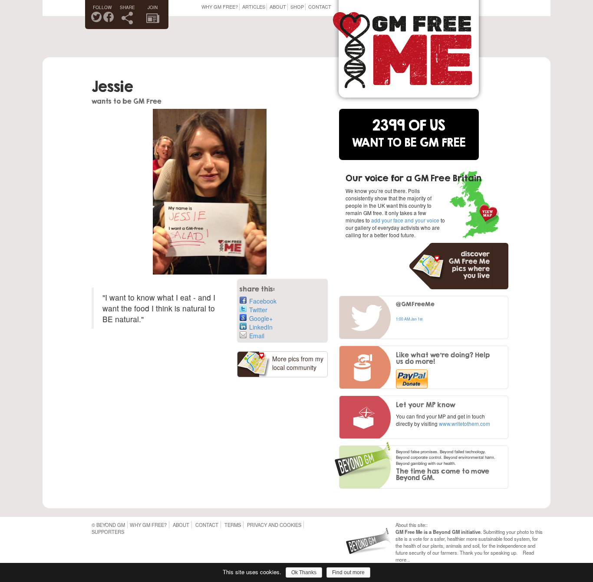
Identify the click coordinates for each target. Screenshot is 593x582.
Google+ (261, 318)
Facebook (263, 301)
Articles (253, 6)
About (278, 6)
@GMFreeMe (415, 303)
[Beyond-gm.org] (363, 463)
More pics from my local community (297, 363)
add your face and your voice (405, 220)
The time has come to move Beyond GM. (442, 474)
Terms (232, 524)
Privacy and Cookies (274, 524)
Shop (297, 6)
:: (426, 524)
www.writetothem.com (464, 423)
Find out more (348, 572)
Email (256, 335)
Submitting (494, 531)
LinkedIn (261, 327)
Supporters (108, 531)
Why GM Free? (219, 6)
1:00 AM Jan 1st (409, 319)
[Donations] (367, 367)
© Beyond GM (108, 524)
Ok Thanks (303, 572)
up (513, 552)
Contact (319, 6)
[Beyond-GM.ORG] (370, 547)
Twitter (258, 309)
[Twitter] (367, 318)
